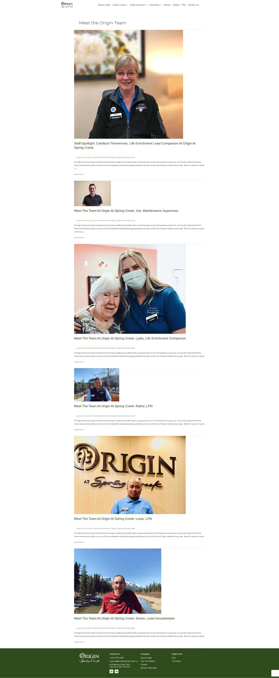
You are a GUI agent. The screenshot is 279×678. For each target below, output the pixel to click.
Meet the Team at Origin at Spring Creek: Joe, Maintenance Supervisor (126, 210)
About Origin (104, 5)
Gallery (176, 5)
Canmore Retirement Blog (104, 157)
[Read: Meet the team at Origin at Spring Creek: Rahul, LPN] (96, 385)
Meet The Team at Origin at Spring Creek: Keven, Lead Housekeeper (124, 618)
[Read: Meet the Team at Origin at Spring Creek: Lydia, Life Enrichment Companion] (130, 289)
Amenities (154, 5)
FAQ (184, 5)
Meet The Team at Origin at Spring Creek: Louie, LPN (113, 518)
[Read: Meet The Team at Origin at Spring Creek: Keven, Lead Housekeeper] (117, 581)
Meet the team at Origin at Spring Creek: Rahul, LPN (113, 406)
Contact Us (193, 5)
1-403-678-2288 (117, 658)
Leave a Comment (84, 157)
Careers (144, 665)
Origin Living (119, 5)
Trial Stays (176, 661)
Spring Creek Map (148, 668)
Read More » (79, 174)
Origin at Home (137, 5)
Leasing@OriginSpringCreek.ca (123, 661)
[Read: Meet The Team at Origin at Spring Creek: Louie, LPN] (130, 475)
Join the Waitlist (148, 661)
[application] (126, 5)
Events (167, 5)
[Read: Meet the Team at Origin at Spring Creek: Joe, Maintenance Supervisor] (92, 193)
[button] (210, 5)
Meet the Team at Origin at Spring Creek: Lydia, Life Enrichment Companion (130, 338)
